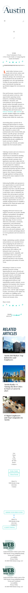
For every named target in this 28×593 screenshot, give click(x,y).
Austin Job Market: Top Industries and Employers (13, 357)
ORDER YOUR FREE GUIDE (14, 512)
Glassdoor (10, 111)
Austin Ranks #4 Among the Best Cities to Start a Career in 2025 (13, 387)
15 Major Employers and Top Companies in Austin (13, 417)
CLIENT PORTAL (9, 527)
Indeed (5, 111)
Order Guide (14, 471)
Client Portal (14, 474)
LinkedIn (18, 111)
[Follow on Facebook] (13, 447)
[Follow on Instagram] (15, 447)
